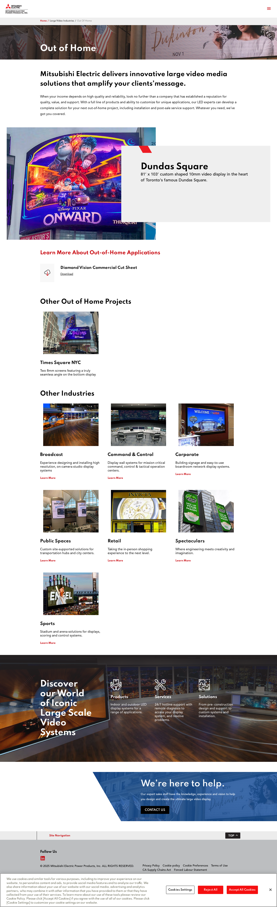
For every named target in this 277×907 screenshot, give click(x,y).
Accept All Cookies (242, 889)
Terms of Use (219, 865)
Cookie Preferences (195, 865)
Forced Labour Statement (190, 870)
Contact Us (155, 810)
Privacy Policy (151, 865)
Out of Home (84, 21)
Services (163, 697)
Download (66, 274)
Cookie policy (171, 865)
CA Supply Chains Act (157, 870)
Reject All (210, 889)
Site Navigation (59, 835)
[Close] (270, 889)
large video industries (62, 21)
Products (119, 697)
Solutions (208, 697)
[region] (138, 890)
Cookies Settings (180, 889)
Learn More (48, 478)
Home (43, 21)
